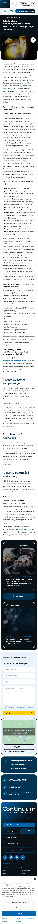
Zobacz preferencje (19, 902)
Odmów (19, 908)
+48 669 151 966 (18, 764)
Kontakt (23, 873)
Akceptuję (19, 913)
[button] (35, 879)
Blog (22, 868)
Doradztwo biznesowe (10, 868)
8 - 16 (27, 831)
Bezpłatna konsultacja (25, 11)
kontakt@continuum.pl (21, 760)
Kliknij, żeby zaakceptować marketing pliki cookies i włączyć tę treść (19, 732)
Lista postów (21, 596)
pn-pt (12, 831)
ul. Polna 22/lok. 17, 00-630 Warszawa (17, 752)
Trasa (17, 747)
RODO (16, 707)
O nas (4, 871)
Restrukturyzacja (13, 17)
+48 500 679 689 (18, 768)
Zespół (5, 873)
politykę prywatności (27, 707)
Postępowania (25, 871)
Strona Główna (3, 17)
